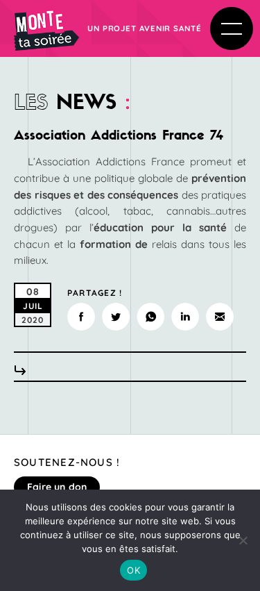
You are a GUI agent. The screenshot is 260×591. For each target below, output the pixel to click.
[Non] (243, 540)
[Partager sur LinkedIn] (185, 317)
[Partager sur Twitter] (116, 317)
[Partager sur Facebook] (81, 317)
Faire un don (57, 487)
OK (133, 570)
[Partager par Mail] (220, 317)
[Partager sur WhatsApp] (150, 317)
